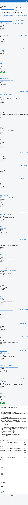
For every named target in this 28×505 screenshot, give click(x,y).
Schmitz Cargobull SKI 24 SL (3, 395)
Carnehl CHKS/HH (2, 63)
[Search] (27, 3)
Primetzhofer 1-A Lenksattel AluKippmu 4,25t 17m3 (6, 80)
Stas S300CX (1, 446)
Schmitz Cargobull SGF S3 (2, 450)
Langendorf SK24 (2, 298)
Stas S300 (1, 444)
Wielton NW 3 (1, 448)
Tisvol (1, 110)
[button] (27, 1)
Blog (1, 483)
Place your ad (2, 72)
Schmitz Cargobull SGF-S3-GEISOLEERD (5, 353)
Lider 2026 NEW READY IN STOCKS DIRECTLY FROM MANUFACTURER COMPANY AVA (11, 23)
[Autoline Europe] (4, 1)
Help (1, 466)
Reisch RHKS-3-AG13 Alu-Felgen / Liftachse (5, 214)
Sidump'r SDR (2, 50)
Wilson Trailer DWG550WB (3, 154)
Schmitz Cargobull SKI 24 (2, 442)
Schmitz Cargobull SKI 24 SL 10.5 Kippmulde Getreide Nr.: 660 (8, 270)
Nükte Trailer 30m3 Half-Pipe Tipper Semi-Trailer (6, 94)
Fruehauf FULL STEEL (3, 381)
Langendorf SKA (2, 457)
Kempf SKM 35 (2, 459)
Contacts (2, 467)
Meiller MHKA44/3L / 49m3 (3, 127)
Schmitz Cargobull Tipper (3, 228)
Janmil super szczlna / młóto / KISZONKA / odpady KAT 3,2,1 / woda (9, 338)
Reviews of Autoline (3, 482)
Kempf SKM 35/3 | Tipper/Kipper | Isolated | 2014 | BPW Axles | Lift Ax (9, 367)
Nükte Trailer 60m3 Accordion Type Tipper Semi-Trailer (7, 197)
